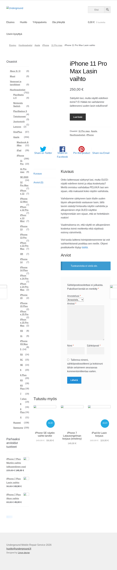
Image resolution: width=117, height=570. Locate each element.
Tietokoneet (19, 116)
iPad (19, 150)
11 (21, 336)
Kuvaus (38, 173)
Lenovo (17, 126)
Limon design (24, 553)
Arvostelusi (74, 296)
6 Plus (23, 375)
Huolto (23, 22)
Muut (12, 76)
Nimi (70, 345)
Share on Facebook (62, 155)
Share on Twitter (43, 153)
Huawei (17, 422)
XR (21, 254)
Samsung (18, 427)
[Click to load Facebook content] (9, 517)
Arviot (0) (38, 182)
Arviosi (71, 303)
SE (21, 365)
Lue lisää (77, 116)
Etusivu (10, 22)
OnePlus (17, 132)
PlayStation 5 (20, 111)
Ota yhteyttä (58, 22)
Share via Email (101, 153)
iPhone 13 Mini (23, 218)
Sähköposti (94, 345)
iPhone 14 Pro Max (24, 286)
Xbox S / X (15, 71)
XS (21, 331)
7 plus (23, 399)
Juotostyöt (19, 121)
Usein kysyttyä (14, 34)
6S (21, 380)
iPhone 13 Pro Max (24, 246)
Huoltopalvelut (25, 45)
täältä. (85, 247)
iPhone (45, 45)
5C (21, 359)
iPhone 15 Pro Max (24, 322)
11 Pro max (56, 45)
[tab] (45, 173)
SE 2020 (24, 177)
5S (21, 354)
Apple (37, 45)
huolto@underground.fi (18, 548)
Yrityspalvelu (40, 22)
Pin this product (81, 153)
